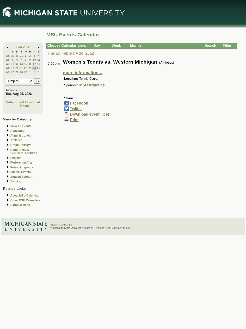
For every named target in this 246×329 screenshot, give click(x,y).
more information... (82, 72)
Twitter (76, 109)
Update (23, 106)
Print (74, 120)
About (53, 225)
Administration (20, 135)
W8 (8, 68)
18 (38, 64)
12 (12, 64)
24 (34, 68)
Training (15, 181)
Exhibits (15, 158)
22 (25, 68)
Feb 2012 (23, 47)
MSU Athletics (92, 85)
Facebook (79, 103)
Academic (17, 130)
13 (17, 64)
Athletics (16, 140)
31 (21, 55)
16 (30, 64)
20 (17, 68)
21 (21, 68)
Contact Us (66, 225)
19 (12, 68)
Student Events (20, 176)
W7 (8, 64)
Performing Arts (21, 162)
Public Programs (21, 167)
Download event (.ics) (89, 114)
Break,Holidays (20, 145)
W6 (8, 60)
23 (30, 68)
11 (38, 60)
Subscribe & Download (23, 102)
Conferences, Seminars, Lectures (23, 151)
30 (17, 55)
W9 (8, 72)
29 (12, 55)
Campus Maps (20, 205)
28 (21, 72)
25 (38, 68)
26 (12, 72)
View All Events (20, 126)
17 (34, 64)
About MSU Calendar (24, 195)
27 (17, 72)
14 (21, 64)
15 (25, 64)
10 (34, 60)
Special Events (20, 172)
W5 (8, 55)
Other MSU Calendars (25, 200)
